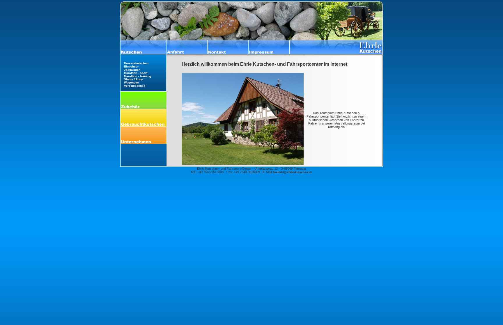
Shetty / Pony (133, 79)
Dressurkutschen (136, 63)
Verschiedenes (134, 85)
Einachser (131, 66)
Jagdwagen (132, 69)
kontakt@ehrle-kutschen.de (292, 172)
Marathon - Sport (135, 72)
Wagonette (131, 82)
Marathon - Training (137, 76)
